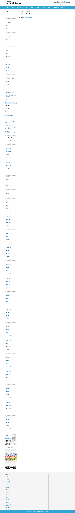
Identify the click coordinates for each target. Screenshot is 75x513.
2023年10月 (8, 242)
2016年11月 (8, 405)
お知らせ (8, 145)
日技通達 (8, 168)
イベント (8, 140)
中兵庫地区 (8, 148)
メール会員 (8, 75)
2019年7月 (8, 332)
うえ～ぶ (7, 477)
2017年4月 (8, 391)
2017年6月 (8, 385)
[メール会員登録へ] (11, 445)
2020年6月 (8, 309)
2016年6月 (8, 416)
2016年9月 (8, 411)
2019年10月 (8, 326)
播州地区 (7, 53)
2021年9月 (8, 287)
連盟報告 (8, 193)
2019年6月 (8, 335)
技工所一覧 (37, 7)
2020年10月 (8, 304)
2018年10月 (8, 349)
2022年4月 (8, 270)
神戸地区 (7, 39)
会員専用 (49, 7)
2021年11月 (8, 281)
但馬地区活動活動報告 (28, 17)
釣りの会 (7, 87)
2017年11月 (8, 377)
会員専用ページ (8, 73)
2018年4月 (8, 363)
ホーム (7, 7)
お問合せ (61, 7)
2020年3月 (8, 318)
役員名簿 (7, 28)
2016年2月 (8, 428)
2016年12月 (8, 402)
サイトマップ (8, 99)
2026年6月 (8, 199)
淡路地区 (7, 59)
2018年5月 (8, 360)
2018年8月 (8, 354)
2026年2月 (8, 205)
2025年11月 (8, 208)
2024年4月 (8, 233)
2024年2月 (8, 239)
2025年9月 (8, 211)
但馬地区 (7, 47)
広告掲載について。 (13, 469)
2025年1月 (8, 216)
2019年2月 (8, 343)
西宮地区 (7, 50)
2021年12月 (8, 278)
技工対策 (31, 7)
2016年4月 (8, 422)
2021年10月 (8, 284)
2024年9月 (8, 225)
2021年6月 (8, 295)
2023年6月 (8, 250)
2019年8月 (8, 329)
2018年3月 (8, 366)
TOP (19, 11)
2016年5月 (8, 419)
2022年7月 (8, 264)
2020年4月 (8, 315)
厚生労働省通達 (9, 157)
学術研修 (7, 487)
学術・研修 (19, 7)
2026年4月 (8, 202)
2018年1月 (8, 371)
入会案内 (12, 7)
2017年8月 (8, 380)
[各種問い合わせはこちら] (11, 439)
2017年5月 (8, 388)
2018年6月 (8, 357)
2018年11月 (8, 346)
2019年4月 (8, 340)
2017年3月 (8, 394)
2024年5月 (8, 230)
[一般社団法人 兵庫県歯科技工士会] (15, 2)
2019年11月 (8, 323)
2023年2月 (8, 256)
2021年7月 (8, 292)
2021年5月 (8, 298)
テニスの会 (8, 84)
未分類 (7, 171)
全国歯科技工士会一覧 (10, 92)
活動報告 (25, 7)
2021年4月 (8, 301)
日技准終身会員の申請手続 (10, 78)
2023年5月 (8, 253)
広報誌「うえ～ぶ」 (9, 36)
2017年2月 (8, 397)
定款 (7, 25)
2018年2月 (8, 368)
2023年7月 (8, 247)
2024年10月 (8, 222)
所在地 (7, 19)
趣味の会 (55, 7)
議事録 (7, 182)
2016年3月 (8, 425)
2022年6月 (8, 267)
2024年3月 (8, 236)
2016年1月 (8, 430)
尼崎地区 (7, 42)
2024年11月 (8, 219)
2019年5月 (8, 337)
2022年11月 (8, 261)
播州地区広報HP (9, 56)
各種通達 (43, 7)
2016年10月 (8, 408)
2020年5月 (8, 312)
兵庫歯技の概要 (8, 22)
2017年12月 (8, 374)
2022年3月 (8, 273)
